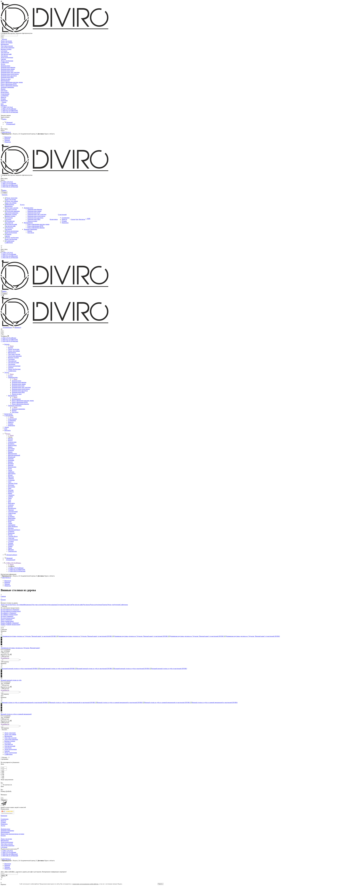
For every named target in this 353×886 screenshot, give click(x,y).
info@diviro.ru (6, 132)
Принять (160, 884)
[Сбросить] (2, 798)
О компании (4, 819)
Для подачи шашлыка (50, 604)
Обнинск (11, 478)
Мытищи (11, 477)
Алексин (11, 505)
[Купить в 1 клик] (1, 633)
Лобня (10, 523)
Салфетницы (124, 604)
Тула (9, 500)
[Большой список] (3, 628)
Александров (12, 442)
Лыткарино (11, 525)
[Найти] (2, 37)
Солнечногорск (13, 539)
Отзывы (3, 822)
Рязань (10, 493)
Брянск (10, 447)
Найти (3, 875)
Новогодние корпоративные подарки (12, 834)
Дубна (10, 515)
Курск (10, 468)
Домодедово (12, 513)
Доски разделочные (96, 604)
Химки (10, 546)
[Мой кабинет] (1, 329)
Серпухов (11, 538)
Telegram (7, 140)
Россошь (10, 490)
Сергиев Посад (13, 536)
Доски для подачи (6, 604)
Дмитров (11, 510)
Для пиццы (86, 604)
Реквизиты (4, 824)
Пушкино (11, 531)
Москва (10, 438)
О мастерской (12, 419)
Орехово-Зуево (12, 483)
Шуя (9, 501)
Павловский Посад (14, 530)
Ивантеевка (11, 518)
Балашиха (11, 443)
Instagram (7, 138)
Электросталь (12, 551)
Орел (9, 482)
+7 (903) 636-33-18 (9, 112)
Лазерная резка (16, 381)
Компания (4, 815)
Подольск (11, 485)
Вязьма (10, 452)
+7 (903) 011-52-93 (9, 110)
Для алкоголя (68, 604)
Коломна (11, 463)
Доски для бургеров (113, 604)
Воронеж (11, 450)
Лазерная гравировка (18, 409)
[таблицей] (4, 626)
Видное (10, 506)
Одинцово (11, 480)
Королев (10, 465)
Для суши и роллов (38, 604)
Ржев (9, 488)
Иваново (11, 458)
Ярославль (11, 503)
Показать (4, 800)
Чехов (10, 548)
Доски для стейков (18, 604)
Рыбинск (11, 491)
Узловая (10, 543)
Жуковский (11, 457)
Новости (3, 820)
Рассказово (11, 486)
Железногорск (12, 453)
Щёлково (11, 549)
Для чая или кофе (77, 604)
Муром (10, 475)
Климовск (11, 520)
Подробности (5, 658)
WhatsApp (7, 142)
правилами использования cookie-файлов (85, 884)
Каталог (10, 347)
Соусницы (60, 604)
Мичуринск (11, 473)
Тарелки (104, 604)
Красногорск (12, 467)
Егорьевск (11, 516)
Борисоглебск (12, 445)
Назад (12, 346)
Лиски (10, 470)
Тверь (10, 498)
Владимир (11, 448)
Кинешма (11, 460)
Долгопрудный (13, 511)
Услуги (10, 376)
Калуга (10, 440)
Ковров (10, 462)
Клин (9, 521)
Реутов (10, 535)
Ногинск (11, 528)
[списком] (2, 626)
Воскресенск (12, 508)
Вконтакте (7, 137)
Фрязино (11, 544)
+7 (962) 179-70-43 (7, 107)
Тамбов (10, 496)
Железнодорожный (14, 455)
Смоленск (11, 495)
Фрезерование (16, 399)
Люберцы (11, 472)
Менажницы (28, 604)
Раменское (11, 533)
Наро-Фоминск (13, 526)
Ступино (11, 541)
